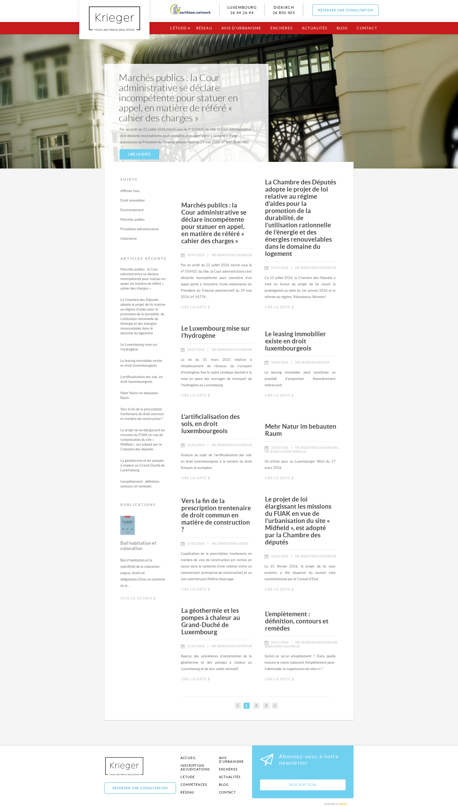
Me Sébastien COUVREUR (232, 255)
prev (238, 706)
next (275, 706)
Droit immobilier (132, 200)
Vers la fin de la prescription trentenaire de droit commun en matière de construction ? (142, 414)
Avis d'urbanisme (241, 28)
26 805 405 (284, 13)
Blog (342, 28)
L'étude (178, 28)
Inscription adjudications (195, 767)
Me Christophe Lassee (230, 543)
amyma (343, 803)
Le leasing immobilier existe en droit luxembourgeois (295, 341)
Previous (116, 529)
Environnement (132, 210)
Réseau (204, 28)
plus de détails (136, 598)
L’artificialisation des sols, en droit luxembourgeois (210, 423)
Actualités (314, 28)
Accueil (188, 758)
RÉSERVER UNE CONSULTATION (345, 10)
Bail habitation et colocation (138, 545)
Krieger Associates (130, 766)
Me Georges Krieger (312, 362)
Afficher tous (130, 191)
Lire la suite (139, 154)
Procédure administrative (139, 229)
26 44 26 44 (242, 13)
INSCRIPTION (302, 785)
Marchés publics (132, 219)
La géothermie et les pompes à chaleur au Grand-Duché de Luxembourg (142, 465)
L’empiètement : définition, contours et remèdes (296, 621)
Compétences (193, 784)
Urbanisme (128, 239)
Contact (367, 28)
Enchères (281, 28)
